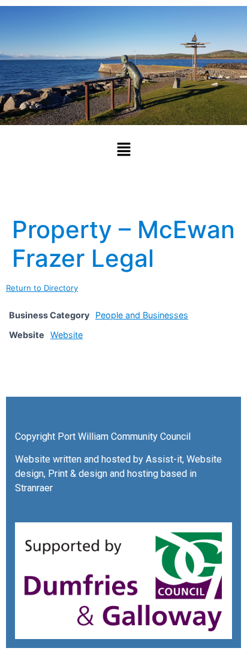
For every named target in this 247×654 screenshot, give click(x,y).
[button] (123, 150)
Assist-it (164, 459)
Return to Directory (42, 288)
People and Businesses (141, 315)
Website (66, 335)
